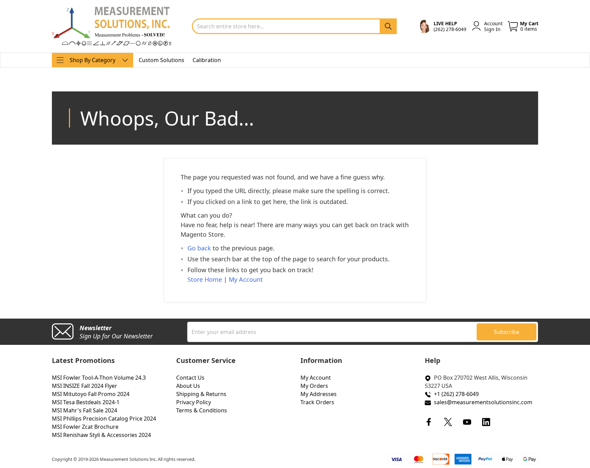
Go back (199, 248)
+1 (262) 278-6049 (456, 394)
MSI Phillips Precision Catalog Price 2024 (104, 418)
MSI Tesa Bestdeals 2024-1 (86, 402)
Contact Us (190, 377)
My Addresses (318, 394)
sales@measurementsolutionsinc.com (483, 402)
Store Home (204, 279)
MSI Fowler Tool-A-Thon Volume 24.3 (99, 377)
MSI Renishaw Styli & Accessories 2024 (101, 435)
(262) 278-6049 (450, 29)
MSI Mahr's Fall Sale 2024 (84, 410)
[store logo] (111, 26)
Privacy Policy (193, 402)
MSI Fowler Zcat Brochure (85, 426)
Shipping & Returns (201, 394)
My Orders (314, 386)
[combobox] (294, 26)
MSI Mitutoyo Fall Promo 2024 (90, 394)
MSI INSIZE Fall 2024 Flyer (84, 386)
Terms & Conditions (201, 410)
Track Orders (317, 402)
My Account (246, 279)
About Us (188, 386)
